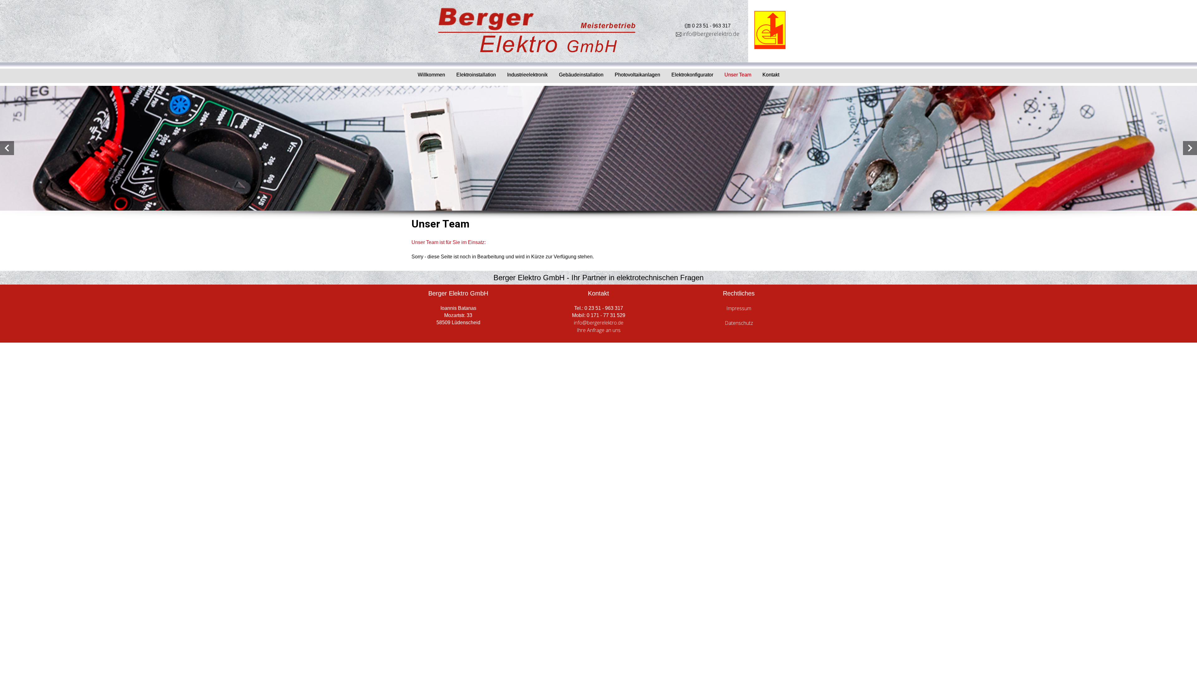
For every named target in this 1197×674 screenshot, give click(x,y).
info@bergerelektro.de (711, 33)
